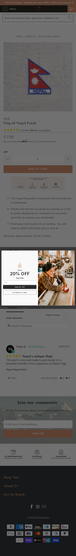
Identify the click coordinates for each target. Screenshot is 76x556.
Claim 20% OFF (20, 287)
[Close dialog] (72, 252)
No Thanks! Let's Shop (20, 292)
